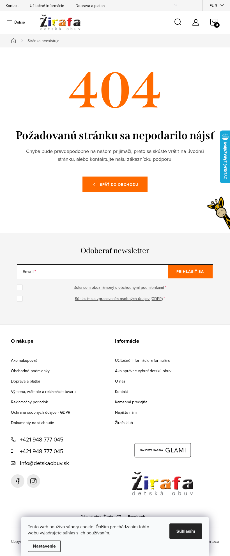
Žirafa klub (124, 422)
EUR (213, 5)
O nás (120, 381)
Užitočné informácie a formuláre (142, 360)
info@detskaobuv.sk (44, 463)
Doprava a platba (90, 5)
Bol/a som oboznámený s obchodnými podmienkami (118, 287)
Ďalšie (19, 22)
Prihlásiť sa (190, 271)
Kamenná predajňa (131, 401)
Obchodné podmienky (30, 370)
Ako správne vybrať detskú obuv (143, 370)
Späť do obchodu (119, 184)
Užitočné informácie (47, 5)
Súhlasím (185, 531)
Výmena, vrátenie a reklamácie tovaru (43, 391)
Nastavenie (44, 546)
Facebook (17, 481)
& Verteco (210, 541)
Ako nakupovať (24, 360)
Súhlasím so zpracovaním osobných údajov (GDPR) (119, 298)
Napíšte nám (126, 412)
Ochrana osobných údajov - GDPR (40, 412)
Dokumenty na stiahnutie (32, 422)
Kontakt (12, 5)
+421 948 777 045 (41, 439)
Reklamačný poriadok (29, 401)
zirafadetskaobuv (33, 481)
